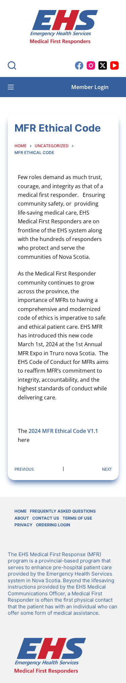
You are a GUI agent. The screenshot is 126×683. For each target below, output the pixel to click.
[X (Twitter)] (102, 65)
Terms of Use (77, 518)
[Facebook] (79, 65)
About (21, 518)
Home (20, 511)
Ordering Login (53, 524)
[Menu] (11, 87)
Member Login (90, 87)
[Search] (12, 65)
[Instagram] (91, 65)
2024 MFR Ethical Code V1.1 (63, 431)
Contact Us (45, 518)
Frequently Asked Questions (63, 511)
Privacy (23, 524)
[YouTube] (114, 65)
